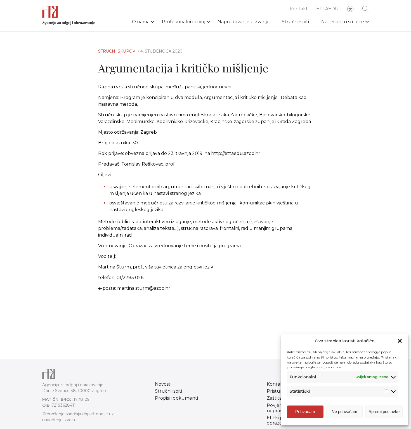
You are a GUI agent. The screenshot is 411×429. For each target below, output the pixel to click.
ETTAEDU (327, 8)
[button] (400, 341)
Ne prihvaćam (344, 411)
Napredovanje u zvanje (244, 21)
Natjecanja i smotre (342, 21)
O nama (141, 21)
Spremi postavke (384, 411)
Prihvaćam (305, 411)
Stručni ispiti (295, 21)
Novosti (163, 384)
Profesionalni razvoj (183, 21)
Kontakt (299, 8)
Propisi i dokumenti (176, 398)
